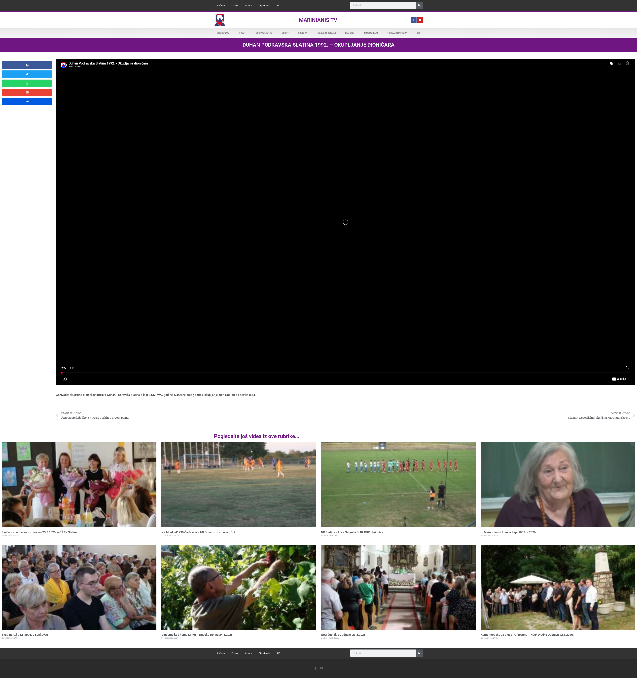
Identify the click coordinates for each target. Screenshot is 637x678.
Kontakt (235, 5)
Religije (349, 33)
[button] (27, 65)
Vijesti (242, 33)
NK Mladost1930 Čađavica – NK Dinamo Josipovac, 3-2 (198, 532)
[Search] (419, 5)
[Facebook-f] (414, 20)
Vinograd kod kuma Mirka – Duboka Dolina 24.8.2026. (197, 634)
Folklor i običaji (326, 33)
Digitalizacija (265, 5)
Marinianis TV (318, 20)
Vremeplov (223, 33)
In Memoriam (370, 33)
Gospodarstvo (264, 33)
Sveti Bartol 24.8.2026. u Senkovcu (25, 634)
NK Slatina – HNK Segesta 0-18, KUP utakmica (352, 532)
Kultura (302, 33)
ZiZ (418, 33)
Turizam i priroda (397, 33)
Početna (221, 5)
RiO (278, 5)
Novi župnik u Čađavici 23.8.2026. (343, 634)
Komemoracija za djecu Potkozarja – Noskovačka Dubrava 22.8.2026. (527, 634)
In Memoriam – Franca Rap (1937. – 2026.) (509, 532)
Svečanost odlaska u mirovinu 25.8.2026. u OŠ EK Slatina (39, 532)
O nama (248, 5)
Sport (285, 33)
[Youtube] (420, 20)
